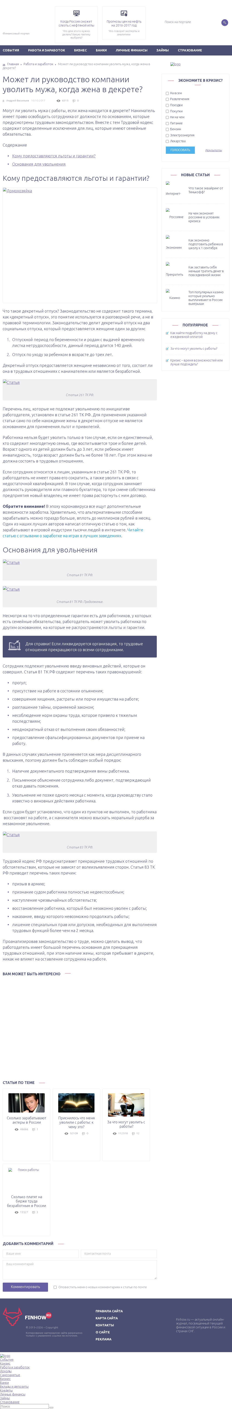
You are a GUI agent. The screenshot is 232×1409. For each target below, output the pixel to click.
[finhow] (195, 64)
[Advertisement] (80, 1027)
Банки (101, 50)
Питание (176, 123)
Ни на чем (176, 117)
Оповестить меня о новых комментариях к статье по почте (102, 1287)
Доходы (6, 1371)
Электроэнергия (181, 135)
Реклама (103, 1339)
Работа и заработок (46, 50)
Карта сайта (107, 1318)
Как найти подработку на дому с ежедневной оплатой (194, 335)
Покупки (176, 111)
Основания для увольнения (39, 164)
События (6, 1359)
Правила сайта (109, 1311)
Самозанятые (10, 1375)
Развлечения (179, 99)
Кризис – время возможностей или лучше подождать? (196, 362)
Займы (163, 50)
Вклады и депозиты (14, 1386)
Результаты (213, 150)
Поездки (176, 105)
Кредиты (6, 1390)
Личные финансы (131, 50)
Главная (13, 64)
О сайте (103, 1332)
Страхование (190, 50)
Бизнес (80, 50)
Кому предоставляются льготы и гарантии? (54, 156)
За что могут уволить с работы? (193, 348)
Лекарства (177, 141)
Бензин (175, 129)
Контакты (105, 1325)
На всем (175, 93)
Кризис (5, 1363)
